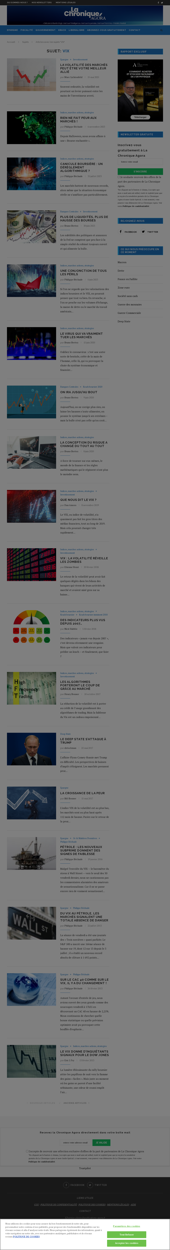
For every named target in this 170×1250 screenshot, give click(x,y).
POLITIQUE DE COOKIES (26, 1236)
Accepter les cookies (126, 1243)
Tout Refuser (127, 1234)
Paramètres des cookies (126, 1226)
